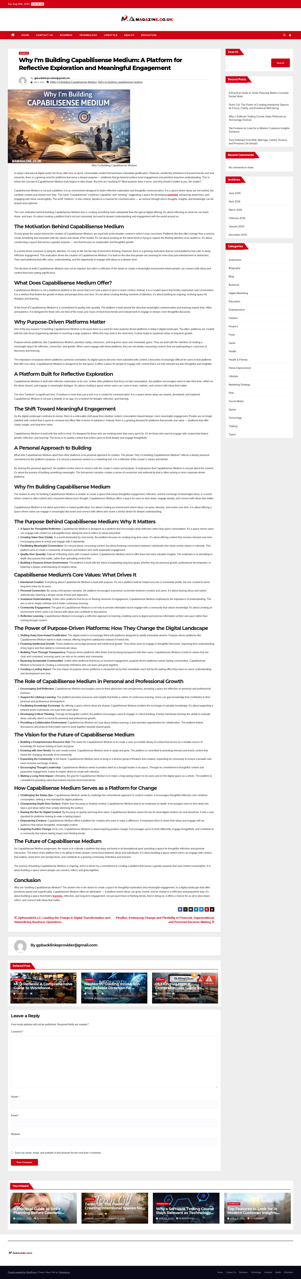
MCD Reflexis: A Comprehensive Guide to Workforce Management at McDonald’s (42, 988)
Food (232, 334)
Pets (231, 393)
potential (172, 194)
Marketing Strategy (239, 384)
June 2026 (235, 193)
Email (15, 1115)
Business (66, 35)
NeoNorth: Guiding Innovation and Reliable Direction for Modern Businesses (112, 988)
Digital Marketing (238, 293)
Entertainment (237, 309)
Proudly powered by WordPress (22, 1272)
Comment (17, 1031)
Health (129, 35)
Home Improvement (240, 368)
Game (232, 343)
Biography (234, 268)
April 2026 (234, 201)
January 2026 (236, 226)
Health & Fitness (238, 359)
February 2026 (237, 218)
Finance (233, 326)
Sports (232, 409)
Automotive (235, 260)
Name (15, 1096)
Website (15, 1134)
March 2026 (235, 210)
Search (233, 52)
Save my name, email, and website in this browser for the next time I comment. (58, 1152)
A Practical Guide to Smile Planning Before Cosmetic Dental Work (37, 1213)
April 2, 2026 (166, 1218)
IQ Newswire (44, 1218)
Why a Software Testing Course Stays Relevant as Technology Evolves (185, 1213)
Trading (233, 426)
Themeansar (64, 1272)
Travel (232, 434)
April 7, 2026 (95, 1214)
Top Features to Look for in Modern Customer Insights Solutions (252, 1213)
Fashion (233, 318)
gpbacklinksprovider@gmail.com (52, 78)
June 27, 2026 (24, 1218)
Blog (231, 276)
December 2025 (238, 234)
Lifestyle (110, 35)
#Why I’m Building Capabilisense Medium (73, 82)
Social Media (236, 401)
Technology (88, 35)
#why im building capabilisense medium (120, 82)
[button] (284, 35)
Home (25, 35)
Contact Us (44, 35)
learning (57, 896)
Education (148, 35)
